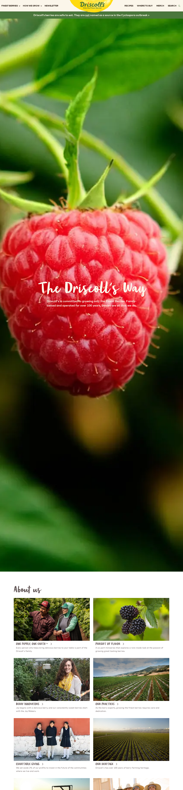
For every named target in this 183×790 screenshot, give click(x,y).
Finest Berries (9, 6)
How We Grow (31, 6)
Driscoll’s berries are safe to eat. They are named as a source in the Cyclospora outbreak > (91, 15)
